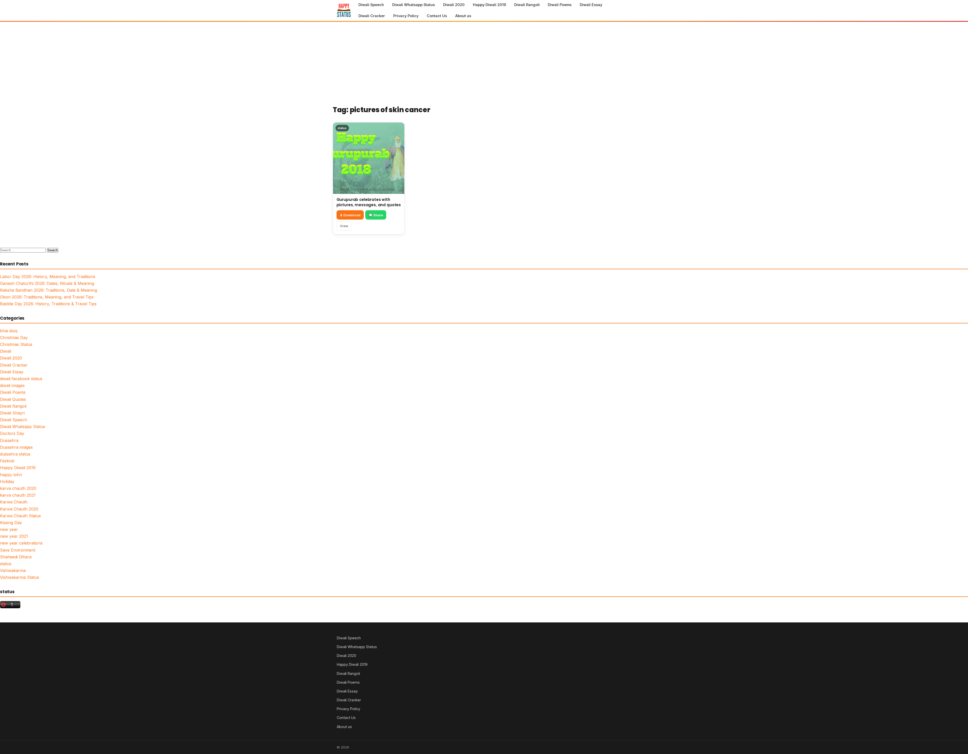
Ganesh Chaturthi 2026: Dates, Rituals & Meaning (47, 283)
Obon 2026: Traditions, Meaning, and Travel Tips (47, 296)
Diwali (5, 351)
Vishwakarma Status (19, 577)
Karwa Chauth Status (20, 515)
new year (9, 529)
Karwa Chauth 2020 (19, 508)
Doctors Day (12, 433)
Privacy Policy (405, 16)
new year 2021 (14, 536)
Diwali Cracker (371, 16)
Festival (7, 460)
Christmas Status (16, 344)
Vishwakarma (13, 570)
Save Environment (17, 550)
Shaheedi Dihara (16, 556)
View (344, 226)
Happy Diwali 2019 (489, 5)
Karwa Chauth (13, 501)
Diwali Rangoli (527, 5)
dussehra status (15, 454)
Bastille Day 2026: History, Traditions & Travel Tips (48, 303)
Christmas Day (14, 337)
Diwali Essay (591, 5)
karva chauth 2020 (18, 488)
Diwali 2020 (454, 5)
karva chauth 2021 (18, 495)
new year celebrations (21, 543)
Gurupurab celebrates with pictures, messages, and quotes (369, 202)
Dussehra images (16, 447)
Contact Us (437, 16)
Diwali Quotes (13, 399)
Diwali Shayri (12, 412)
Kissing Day (11, 522)
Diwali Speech (371, 5)
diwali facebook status (21, 378)
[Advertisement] (484, 59)
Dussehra (9, 440)
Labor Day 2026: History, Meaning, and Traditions (47, 276)
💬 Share (376, 215)
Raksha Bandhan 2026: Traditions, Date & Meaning (48, 290)
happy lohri (11, 474)
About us (463, 16)
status (5, 563)
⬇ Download (350, 215)
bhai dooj (8, 330)
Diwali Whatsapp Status (413, 5)
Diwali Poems (559, 5)
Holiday (7, 481)
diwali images (12, 385)
